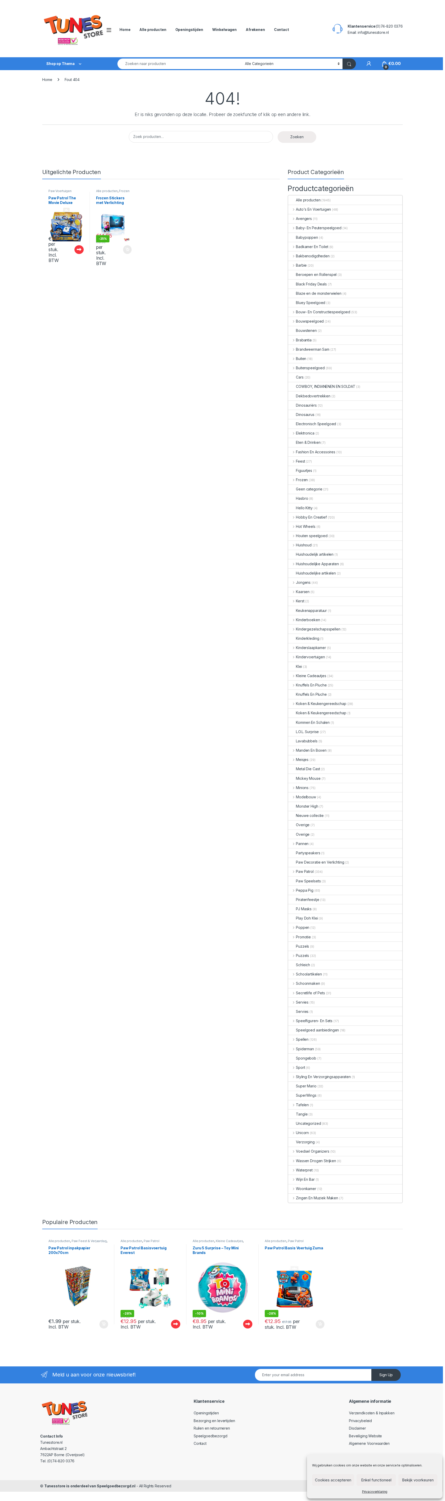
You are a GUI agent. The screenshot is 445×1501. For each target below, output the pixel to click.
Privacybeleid (360, 1420)
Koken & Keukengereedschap (321, 703)
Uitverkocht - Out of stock (73, 249)
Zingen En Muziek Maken (317, 1198)
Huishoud (304, 545)
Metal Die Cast (308, 769)
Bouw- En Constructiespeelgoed (323, 312)
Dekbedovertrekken (313, 396)
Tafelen (302, 1105)
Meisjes (302, 759)
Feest (300, 461)
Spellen (302, 1039)
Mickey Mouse (308, 778)
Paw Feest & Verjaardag (89, 1241)
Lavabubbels (306, 741)
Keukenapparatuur (311, 610)
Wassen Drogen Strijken (316, 1161)
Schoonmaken (308, 983)
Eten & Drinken (308, 442)
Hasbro (302, 498)
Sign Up (386, 1375)
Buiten (301, 358)
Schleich (303, 965)
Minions (302, 787)
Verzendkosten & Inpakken (372, 1413)
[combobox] (179, 64)
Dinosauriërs (306, 405)
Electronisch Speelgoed (316, 424)
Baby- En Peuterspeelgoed (318, 228)
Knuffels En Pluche (311, 685)
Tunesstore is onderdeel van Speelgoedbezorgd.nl (89, 1486)
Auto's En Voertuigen (313, 209)
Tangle (301, 1114)
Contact (281, 29)
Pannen (302, 843)
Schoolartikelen (309, 974)
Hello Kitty (304, 508)
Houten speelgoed (312, 536)
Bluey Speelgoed (310, 302)
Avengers (304, 218)
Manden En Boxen (311, 750)
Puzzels (302, 946)
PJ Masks (304, 909)
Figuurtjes (304, 470)
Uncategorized (308, 1123)
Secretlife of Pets (310, 993)
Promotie (303, 937)
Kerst (300, 601)
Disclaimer (357, 1428)
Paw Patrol (304, 871)
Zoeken (297, 137)
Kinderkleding (307, 638)
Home (124, 29)
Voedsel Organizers (312, 1151)
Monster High (307, 806)
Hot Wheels (305, 526)
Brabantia (304, 340)
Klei (299, 666)
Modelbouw (306, 797)
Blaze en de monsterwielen (318, 293)
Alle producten (152, 29)
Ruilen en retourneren (212, 1428)
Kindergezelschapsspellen (318, 629)
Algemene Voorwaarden (369, 1443)
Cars (299, 377)
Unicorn (302, 1132)
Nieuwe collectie (310, 815)
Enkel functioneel (376, 1480)
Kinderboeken (308, 620)
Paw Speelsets (308, 881)
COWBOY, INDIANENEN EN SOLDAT (325, 386)
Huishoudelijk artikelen (314, 554)
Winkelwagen (224, 29)
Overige (303, 825)
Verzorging (305, 1142)
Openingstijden (189, 29)
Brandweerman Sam (312, 349)
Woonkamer (306, 1188)
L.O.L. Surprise (307, 731)
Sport (300, 1067)
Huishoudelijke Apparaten (317, 564)
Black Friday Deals (311, 284)
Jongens (303, 582)
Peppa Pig (304, 890)
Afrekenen (255, 29)
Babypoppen (307, 237)
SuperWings (306, 1095)
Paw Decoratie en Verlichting (320, 862)
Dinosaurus (305, 414)
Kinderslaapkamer (311, 647)
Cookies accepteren (333, 1480)
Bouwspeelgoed (310, 321)
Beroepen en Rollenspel (316, 274)
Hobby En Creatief (311, 517)
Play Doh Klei (307, 918)
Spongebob (306, 1058)
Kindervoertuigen (310, 657)
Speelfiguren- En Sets (314, 1021)
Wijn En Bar (305, 1179)
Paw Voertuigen (60, 191)
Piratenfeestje (307, 899)
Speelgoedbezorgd (210, 1436)
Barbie (301, 265)
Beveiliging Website (365, 1436)
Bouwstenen (306, 330)
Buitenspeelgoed (310, 368)
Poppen (302, 927)
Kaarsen (303, 591)
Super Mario (306, 1086)
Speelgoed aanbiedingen (317, 1030)
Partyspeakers (308, 853)
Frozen (124, 191)
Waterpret (304, 1170)
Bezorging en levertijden (214, 1420)
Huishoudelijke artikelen (316, 573)
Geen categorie (309, 489)
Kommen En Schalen (313, 722)
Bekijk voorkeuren (418, 1480)
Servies (302, 1002)
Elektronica (305, 433)
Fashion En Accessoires (315, 452)
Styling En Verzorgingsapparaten (323, 1077)
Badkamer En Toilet (312, 246)
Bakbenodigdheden (313, 256)
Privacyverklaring (375, 1492)
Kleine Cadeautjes (311, 676)
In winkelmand (122, 249)
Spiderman (305, 1049)
